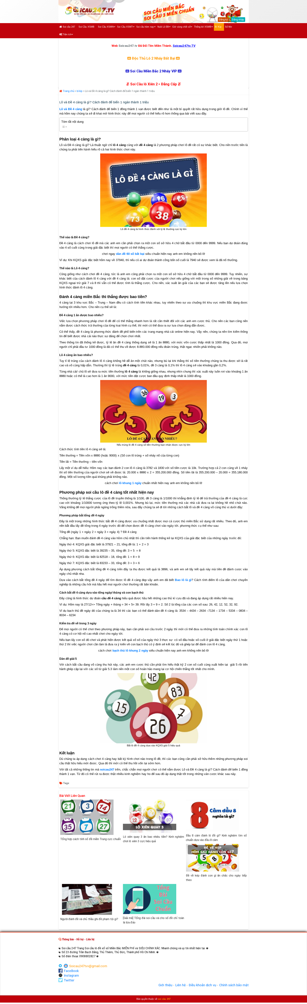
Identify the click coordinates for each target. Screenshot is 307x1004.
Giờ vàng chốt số (181, 26)
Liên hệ (180, 985)
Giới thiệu (165, 985)
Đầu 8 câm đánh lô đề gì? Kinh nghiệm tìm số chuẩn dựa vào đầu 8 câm (216, 838)
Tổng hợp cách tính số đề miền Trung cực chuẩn (90, 839)
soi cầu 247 (164, 999)
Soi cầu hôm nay (145, 26)
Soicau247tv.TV (184, 45)
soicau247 (107, 769)
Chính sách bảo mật (234, 985)
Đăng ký (223, 19)
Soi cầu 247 (68, 26)
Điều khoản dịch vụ (202, 985)
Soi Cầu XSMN (106, 26)
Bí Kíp (218, 26)
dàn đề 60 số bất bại (130, 254)
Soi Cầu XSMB (86, 26)
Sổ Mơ (228, 26)
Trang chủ (68, 91)
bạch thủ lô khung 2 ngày (130, 650)
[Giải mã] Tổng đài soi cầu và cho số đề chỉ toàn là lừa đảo (153, 920)
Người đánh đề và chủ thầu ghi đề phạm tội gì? (89, 919)
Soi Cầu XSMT (125, 26)
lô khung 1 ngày (130, 483)
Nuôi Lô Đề (163, 26)
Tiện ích (66, 34)
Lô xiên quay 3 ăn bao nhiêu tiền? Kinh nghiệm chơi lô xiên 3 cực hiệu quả (153, 839)
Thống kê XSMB (202, 26)
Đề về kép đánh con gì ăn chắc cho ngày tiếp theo (216, 878)
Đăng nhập (238, 19)
